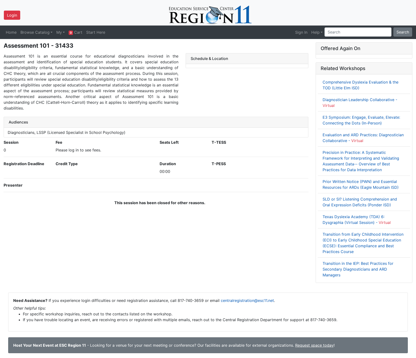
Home (11, 32)
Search (402, 32)
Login (12, 15)
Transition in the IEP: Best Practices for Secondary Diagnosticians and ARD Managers (358, 269)
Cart (76, 32)
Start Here (95, 32)
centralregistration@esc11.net (247, 300)
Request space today (314, 345)
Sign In (301, 32)
